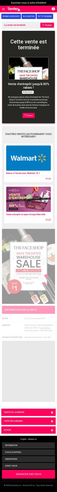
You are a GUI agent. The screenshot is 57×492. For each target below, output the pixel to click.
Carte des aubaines (13, 421)
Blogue (7, 430)
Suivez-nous (11, 466)
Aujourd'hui (29, 16)
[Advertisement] (28, 371)
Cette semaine (45, 16)
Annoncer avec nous (28, 474)
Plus (48, 178)
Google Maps (45, 328)
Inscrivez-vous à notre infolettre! (28, 2)
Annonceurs (11, 459)
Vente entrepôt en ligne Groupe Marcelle (25, 214)
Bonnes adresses (11, 16)
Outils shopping (13, 452)
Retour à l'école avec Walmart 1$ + (23, 173)
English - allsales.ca (29, 439)
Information (11, 445)
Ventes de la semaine (14, 412)
